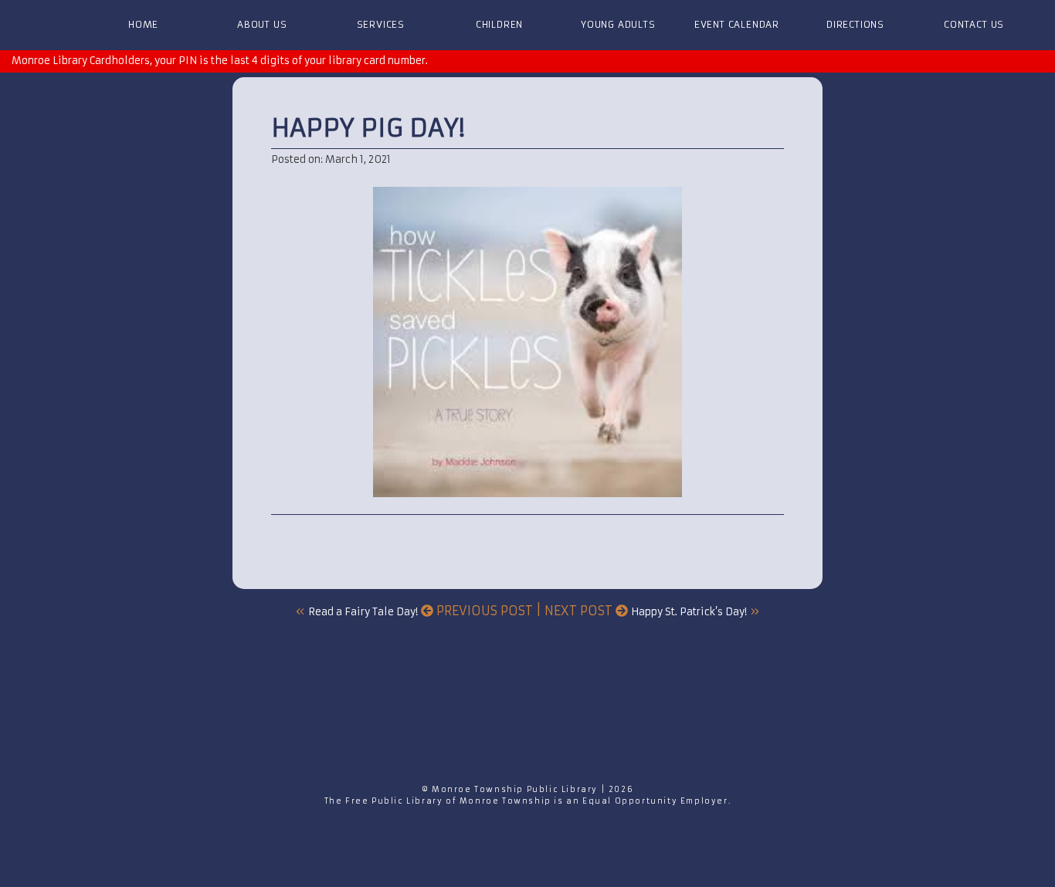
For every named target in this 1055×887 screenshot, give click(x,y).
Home (143, 24)
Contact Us (974, 24)
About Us (262, 24)
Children (499, 24)
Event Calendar (736, 24)
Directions (855, 24)
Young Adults (618, 24)
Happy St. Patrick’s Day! (689, 611)
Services (381, 24)
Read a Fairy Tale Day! (363, 611)
